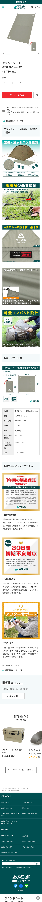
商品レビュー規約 (6, 847)
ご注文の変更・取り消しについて (10, 815)
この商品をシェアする (11, 665)
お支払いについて (6, 808)
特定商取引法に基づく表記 (9, 853)
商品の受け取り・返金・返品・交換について (9, 822)
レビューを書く (13, 696)
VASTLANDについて (7, 836)
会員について (5, 802)
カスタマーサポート (7, 841)
